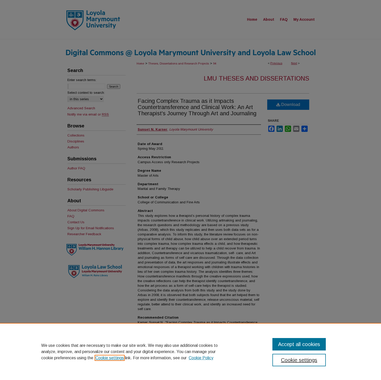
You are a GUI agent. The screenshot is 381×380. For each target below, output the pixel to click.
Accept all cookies (299, 344)
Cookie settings (109, 358)
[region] (190, 351)
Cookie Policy (201, 358)
